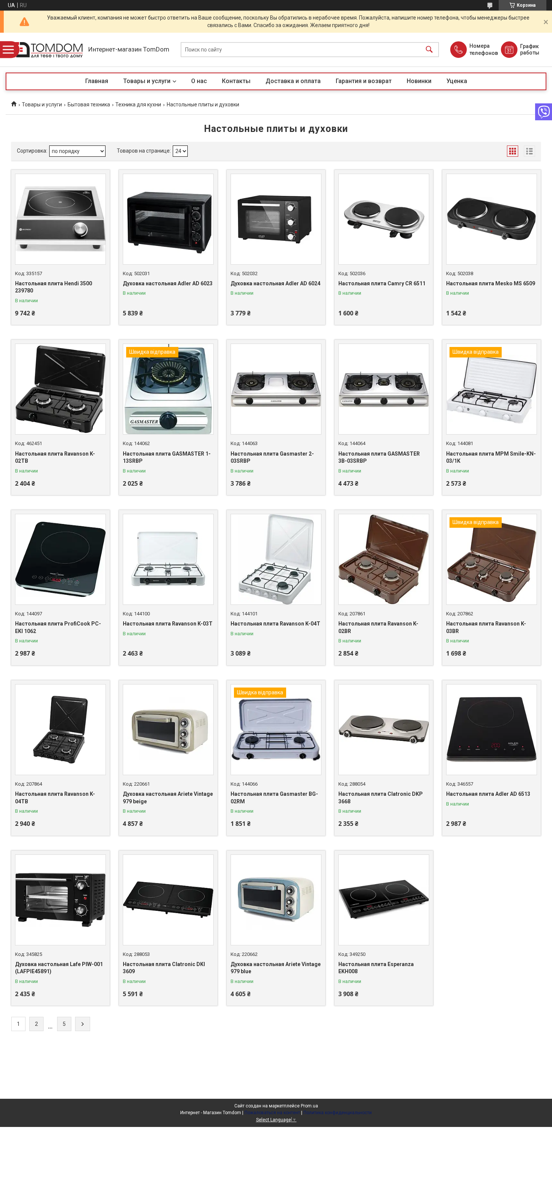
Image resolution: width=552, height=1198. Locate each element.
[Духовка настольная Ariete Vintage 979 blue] (276, 899)
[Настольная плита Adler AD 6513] (491, 729)
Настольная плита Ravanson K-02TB (55, 457)
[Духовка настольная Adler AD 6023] (168, 219)
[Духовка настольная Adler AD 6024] (276, 219)
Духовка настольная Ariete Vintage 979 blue (276, 968)
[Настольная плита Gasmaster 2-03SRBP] (276, 389)
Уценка (456, 81)
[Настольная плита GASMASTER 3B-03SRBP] (383, 389)
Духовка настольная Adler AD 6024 (275, 283)
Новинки (419, 81)
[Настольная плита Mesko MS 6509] (491, 219)
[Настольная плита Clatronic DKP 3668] (383, 729)
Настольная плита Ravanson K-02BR (378, 627)
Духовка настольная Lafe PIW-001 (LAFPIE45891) (59, 968)
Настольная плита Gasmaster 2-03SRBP (272, 457)
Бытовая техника (89, 104)
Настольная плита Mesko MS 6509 (490, 283)
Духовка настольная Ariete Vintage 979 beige (168, 797)
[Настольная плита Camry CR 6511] (383, 219)
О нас (199, 81)
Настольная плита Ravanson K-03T (168, 624)
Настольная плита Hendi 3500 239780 (53, 287)
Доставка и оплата (293, 81)
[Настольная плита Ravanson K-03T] (168, 559)
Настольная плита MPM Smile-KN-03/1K (491, 457)
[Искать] (429, 50)
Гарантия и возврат (364, 81)
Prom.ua (309, 1106)
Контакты (236, 81)
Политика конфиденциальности (337, 1112)
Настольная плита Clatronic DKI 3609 (164, 968)
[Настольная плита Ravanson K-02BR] (383, 559)
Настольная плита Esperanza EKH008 (376, 968)
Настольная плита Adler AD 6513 (488, 794)
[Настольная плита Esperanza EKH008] (383, 899)
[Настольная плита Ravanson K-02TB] (60, 389)
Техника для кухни (138, 104)
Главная (96, 81)
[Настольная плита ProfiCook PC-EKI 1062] (60, 559)
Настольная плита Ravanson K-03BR (486, 627)
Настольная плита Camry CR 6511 (381, 283)
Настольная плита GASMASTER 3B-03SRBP (379, 457)
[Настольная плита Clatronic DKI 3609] (168, 899)
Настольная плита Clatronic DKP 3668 (380, 797)
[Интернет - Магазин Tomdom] (45, 50)
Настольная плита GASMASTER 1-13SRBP (167, 457)
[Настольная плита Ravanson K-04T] (276, 559)
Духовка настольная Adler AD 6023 (168, 283)
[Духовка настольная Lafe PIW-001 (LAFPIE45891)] (60, 899)
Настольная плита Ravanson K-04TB (55, 797)
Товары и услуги (146, 81)
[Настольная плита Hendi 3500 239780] (60, 219)
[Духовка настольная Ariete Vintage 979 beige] (168, 729)
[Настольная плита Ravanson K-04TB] (60, 729)
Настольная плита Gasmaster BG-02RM (274, 797)
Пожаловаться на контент (272, 1112)
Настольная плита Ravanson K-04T (275, 624)
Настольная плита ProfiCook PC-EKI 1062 (58, 627)
